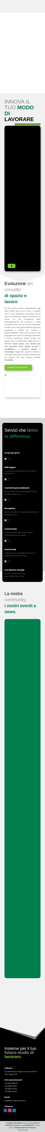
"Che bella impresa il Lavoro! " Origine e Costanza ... (22, 768)
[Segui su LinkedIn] (14, 1110)
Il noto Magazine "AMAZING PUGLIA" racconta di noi (21, 825)
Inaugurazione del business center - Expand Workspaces (22, 951)
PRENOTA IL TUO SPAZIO (22, 1127)
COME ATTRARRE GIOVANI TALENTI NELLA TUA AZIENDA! (21, 663)
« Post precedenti (14, 973)
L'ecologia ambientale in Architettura (20, 797)
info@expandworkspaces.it (14, 1101)
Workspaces (26, 1123)
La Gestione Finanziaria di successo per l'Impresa (20, 688)
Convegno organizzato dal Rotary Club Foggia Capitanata (21, 858)
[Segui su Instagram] (9, 1110)
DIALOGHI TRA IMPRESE (18, 737)
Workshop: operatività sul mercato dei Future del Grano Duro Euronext (22, 633)
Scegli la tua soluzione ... (18, 367)
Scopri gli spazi (12, 452)
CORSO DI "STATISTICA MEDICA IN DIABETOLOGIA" (22, 713)
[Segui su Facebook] (5, 1110)
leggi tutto (13, 645)
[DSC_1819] (22, 375)
